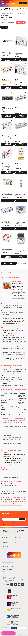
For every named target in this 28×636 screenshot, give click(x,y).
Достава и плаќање (6, 535)
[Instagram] (15, 584)
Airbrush (16, 503)
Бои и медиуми (10, 13)
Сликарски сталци (14, 445)
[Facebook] (11, 584)
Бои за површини (19, 13)
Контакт (17, 539)
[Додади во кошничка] (7, 59)
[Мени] (1, 9)
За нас (16, 535)
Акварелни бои (12, 433)
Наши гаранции (5, 539)
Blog (16, 542)
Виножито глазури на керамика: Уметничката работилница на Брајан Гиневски (18, 285)
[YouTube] (19, 584)
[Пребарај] (17, 9)
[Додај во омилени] (11, 35)
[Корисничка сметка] (20, 9)
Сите (3, 22)
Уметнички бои (10, 335)
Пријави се (22, 519)
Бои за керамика (20, 22)
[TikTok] (22, 584)
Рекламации (5, 537)
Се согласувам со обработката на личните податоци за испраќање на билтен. (12, 523)
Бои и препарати (17, 422)
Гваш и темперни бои (8, 503)
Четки (4, 361)
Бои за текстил (10, 22)
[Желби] (23, 9)
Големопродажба (19, 537)
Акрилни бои (11, 501)
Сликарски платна (14, 439)
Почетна (3, 13)
